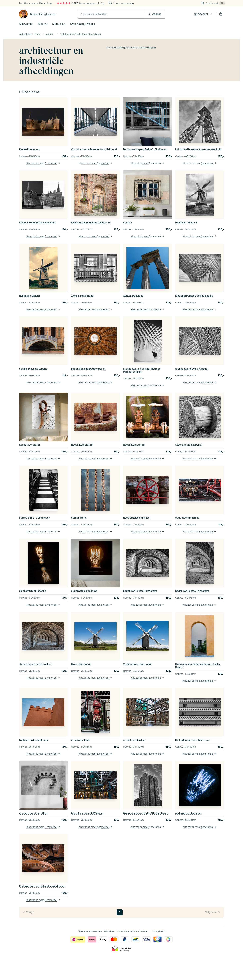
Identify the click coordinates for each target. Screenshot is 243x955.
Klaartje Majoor (43, 14)
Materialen (58, 24)
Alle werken (26, 24)
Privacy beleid (158, 931)
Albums (42, 24)
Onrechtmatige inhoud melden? (133, 931)
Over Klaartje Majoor (82, 24)
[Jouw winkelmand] (220, 14)
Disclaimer (109, 931)
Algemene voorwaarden (90, 931)
